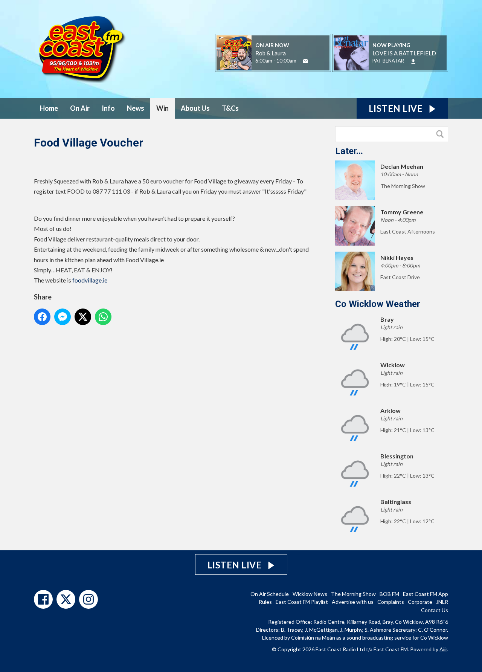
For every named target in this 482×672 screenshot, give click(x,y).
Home (49, 108)
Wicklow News (310, 594)
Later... (349, 151)
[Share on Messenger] (62, 317)
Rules (265, 602)
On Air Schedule (269, 594)
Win (162, 108)
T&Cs (230, 108)
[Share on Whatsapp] (103, 317)
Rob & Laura (270, 53)
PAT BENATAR (388, 61)
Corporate (420, 602)
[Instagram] (88, 599)
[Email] (305, 61)
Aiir (443, 649)
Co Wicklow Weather (377, 304)
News (135, 108)
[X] (65, 599)
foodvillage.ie (89, 280)
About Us (195, 108)
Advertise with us (353, 602)
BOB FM (389, 594)
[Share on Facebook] (42, 317)
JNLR (442, 602)
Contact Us (434, 610)
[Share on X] (83, 317)
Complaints (390, 602)
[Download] (413, 61)
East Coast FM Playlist (302, 602)
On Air (80, 108)
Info (108, 108)
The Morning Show (353, 594)
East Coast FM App (425, 594)
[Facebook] (43, 599)
